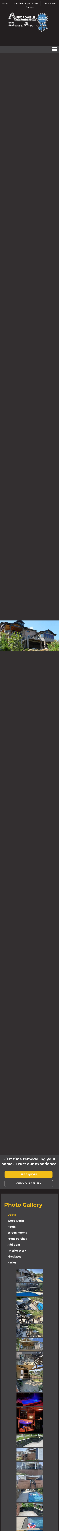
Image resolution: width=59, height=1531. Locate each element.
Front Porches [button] (17, 1238)
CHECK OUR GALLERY (28, 1183)
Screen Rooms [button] (17, 1232)
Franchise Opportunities (25, 3)
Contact (30, 6)
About (5, 3)
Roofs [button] (12, 1226)
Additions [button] (14, 1244)
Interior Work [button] (17, 1250)
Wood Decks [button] (16, 1220)
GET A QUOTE (28, 1174)
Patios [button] (12, 1262)
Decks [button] (12, 1214)
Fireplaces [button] (14, 1256)
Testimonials (50, 3)
